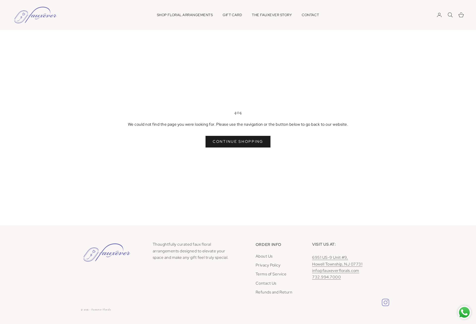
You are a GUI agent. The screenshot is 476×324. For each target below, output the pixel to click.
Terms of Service (271, 274)
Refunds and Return (274, 292)
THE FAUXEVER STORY (272, 15)
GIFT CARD (232, 15)
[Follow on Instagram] (385, 302)
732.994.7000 (326, 277)
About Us (264, 256)
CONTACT (310, 15)
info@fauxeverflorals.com (335, 270)
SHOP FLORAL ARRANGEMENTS (185, 15)
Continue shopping (238, 141)
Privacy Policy (268, 265)
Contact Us (266, 283)
